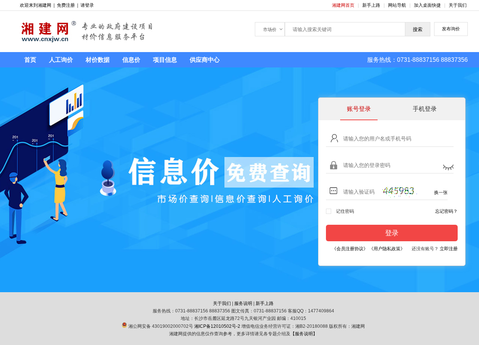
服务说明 (243, 303)
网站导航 (397, 5)
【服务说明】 (303, 333)
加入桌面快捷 (427, 5)
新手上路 (371, 5)
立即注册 (449, 248)
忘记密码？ (446, 211)
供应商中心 (205, 60)
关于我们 (458, 5)
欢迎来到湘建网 (35, 5)
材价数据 (98, 60)
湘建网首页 (344, 5)
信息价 (131, 60)
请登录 (87, 5)
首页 (30, 60)
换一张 (441, 192)
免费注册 (66, 5)
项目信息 (165, 60)
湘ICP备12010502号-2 (217, 326)
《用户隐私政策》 (387, 248)
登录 (392, 233)
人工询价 (61, 60)
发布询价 (451, 28)
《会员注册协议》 (350, 248)
